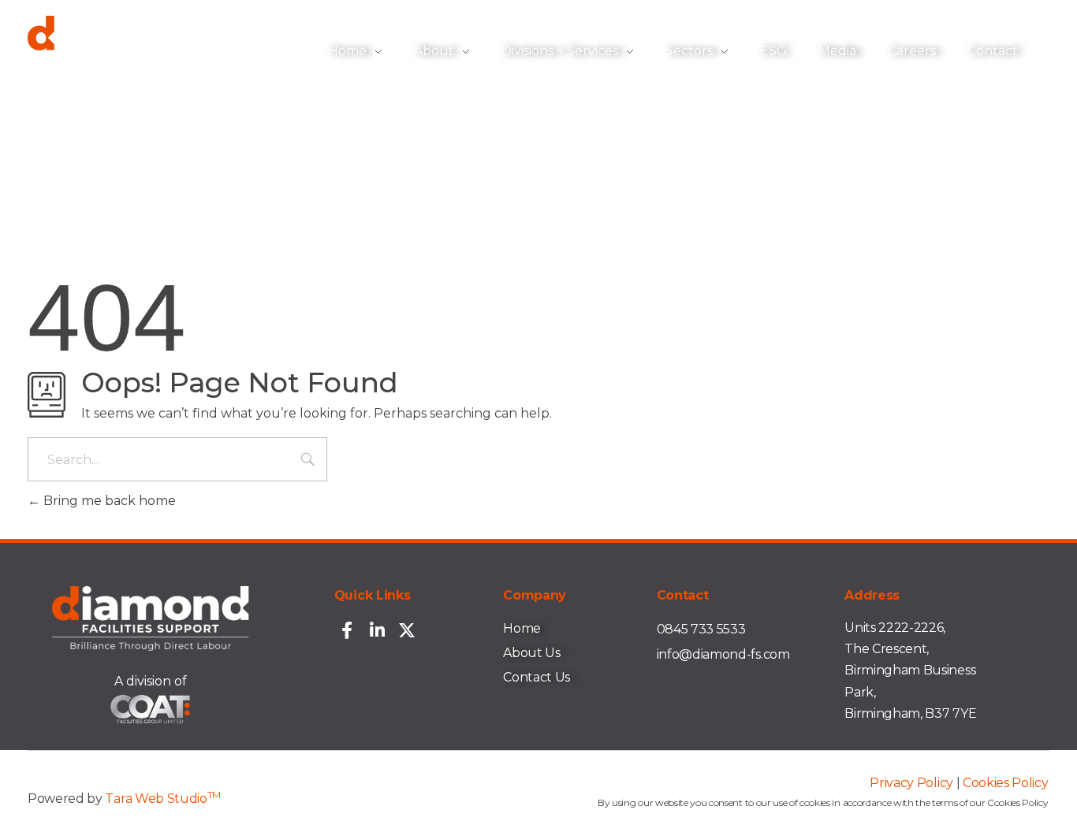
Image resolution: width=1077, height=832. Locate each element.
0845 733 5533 (701, 629)
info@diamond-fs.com (723, 654)
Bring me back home (108, 500)
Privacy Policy (911, 782)
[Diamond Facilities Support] (126, 48)
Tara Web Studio (163, 798)
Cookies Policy (1006, 782)
